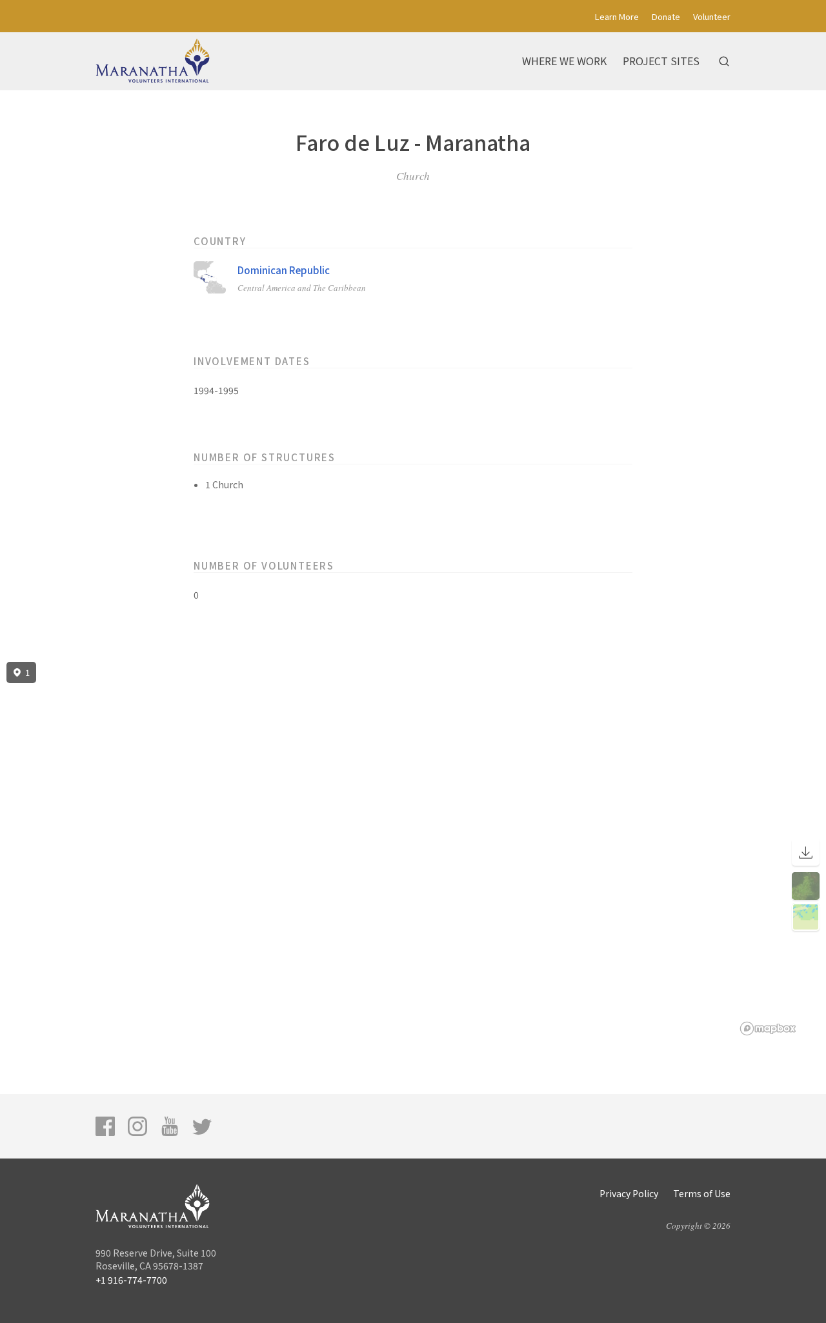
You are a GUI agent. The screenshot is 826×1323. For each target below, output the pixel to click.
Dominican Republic (283, 270)
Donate (666, 16)
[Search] (724, 61)
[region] (413, 848)
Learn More (617, 16)
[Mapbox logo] (768, 1028)
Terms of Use (701, 1193)
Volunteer (711, 16)
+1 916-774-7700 (131, 1279)
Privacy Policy (628, 1193)
